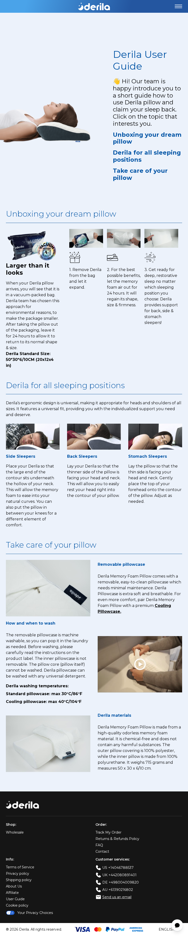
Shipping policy (19, 880)
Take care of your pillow (140, 174)
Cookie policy (17, 905)
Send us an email (116, 897)
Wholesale (15, 832)
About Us (14, 886)
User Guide (15, 899)
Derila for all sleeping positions (147, 156)
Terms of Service (20, 867)
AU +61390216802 (117, 889)
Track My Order (108, 832)
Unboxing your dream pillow (147, 138)
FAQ (99, 845)
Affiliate (12, 892)
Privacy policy (17, 873)
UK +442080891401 (119, 875)
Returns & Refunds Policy (117, 839)
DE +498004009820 (120, 882)
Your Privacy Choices (35, 913)
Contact (102, 851)
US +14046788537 (118, 867)
